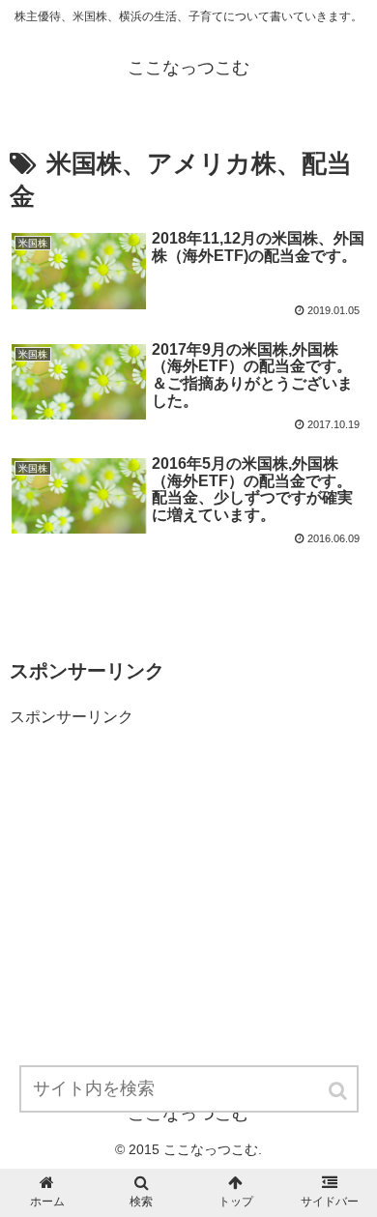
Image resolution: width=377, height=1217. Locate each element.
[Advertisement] (155, 851)
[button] (339, 1091)
